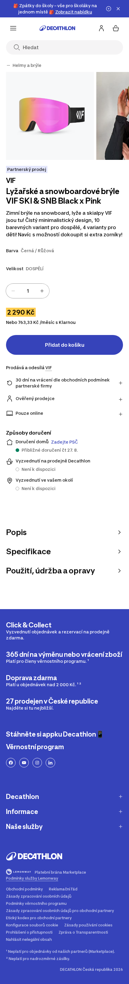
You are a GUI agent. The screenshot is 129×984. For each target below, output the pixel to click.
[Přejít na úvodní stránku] (57, 28)
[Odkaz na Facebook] (11, 762)
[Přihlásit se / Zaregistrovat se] (101, 28)
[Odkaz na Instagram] (37, 762)
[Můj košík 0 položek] (116, 28)
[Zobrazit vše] (8, 65)
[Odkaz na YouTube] (24, 762)
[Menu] (13, 28)
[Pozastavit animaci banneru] (108, 8)
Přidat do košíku (64, 345)
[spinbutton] (27, 291)
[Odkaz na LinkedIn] (50, 762)
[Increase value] (42, 291)
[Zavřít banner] (118, 8)
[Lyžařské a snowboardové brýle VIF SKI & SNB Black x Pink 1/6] (50, 116)
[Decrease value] (13, 291)
